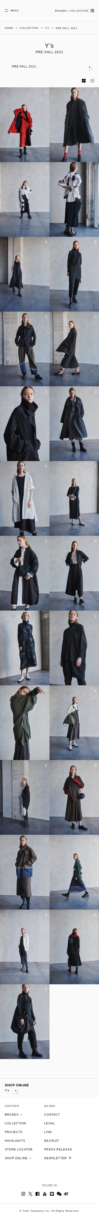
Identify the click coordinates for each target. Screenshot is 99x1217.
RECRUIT (51, 1140)
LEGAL (49, 1123)
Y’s (7, 1090)
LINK (48, 1132)
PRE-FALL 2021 (24, 66)
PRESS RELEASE (58, 1149)
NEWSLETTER (56, 1158)
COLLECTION (15, 1123)
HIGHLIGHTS (15, 1140)
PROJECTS (14, 1132)
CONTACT (52, 1114)
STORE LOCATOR (19, 1149)
